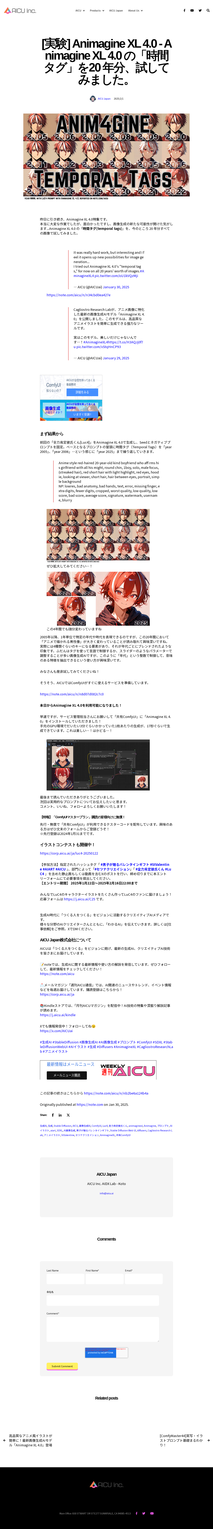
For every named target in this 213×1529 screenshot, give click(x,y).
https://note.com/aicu (57, 973)
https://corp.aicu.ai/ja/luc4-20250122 (69, 853)
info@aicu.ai (106, 1193)
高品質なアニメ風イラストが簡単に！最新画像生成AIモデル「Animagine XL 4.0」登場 (30, 1440)
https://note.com (90, 1104)
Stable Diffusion (62, 1125)
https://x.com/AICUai (56, 1030)
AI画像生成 (69, 1130)
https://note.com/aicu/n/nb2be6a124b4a (116, 1093)
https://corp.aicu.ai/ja (57, 994)
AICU (78, 10)
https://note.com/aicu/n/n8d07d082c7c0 (72, 694)
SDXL (60, 1130)
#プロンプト (127, 1042)
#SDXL (158, 1042)
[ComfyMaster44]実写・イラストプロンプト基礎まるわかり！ (181, 1440)
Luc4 (105, 1125)
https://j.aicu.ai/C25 (79, 899)
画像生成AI (85, 1125)
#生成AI (46, 1042)
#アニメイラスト (55, 1051)
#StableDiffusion (65, 1042)
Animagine (150, 1125)
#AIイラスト (77, 1046)
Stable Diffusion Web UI (123, 1130)
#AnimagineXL (125, 1046)
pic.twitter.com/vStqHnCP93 (98, 346)
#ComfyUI (144, 1042)
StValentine (67, 1135)
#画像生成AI (88, 1042)
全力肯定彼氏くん (118, 1125)
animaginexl (136, 1125)
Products (95, 10)
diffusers (142, 1130)
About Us (133, 10)
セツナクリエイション (87, 1135)
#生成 (92, 1046)
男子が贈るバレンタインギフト (92, 1130)
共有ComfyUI (123, 1135)
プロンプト (163, 1125)
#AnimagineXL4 (95, 342)
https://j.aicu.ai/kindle (58, 1014)
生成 (50, 1125)
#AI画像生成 (108, 1042)
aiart (53, 1130)
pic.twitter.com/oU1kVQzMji (116, 275)
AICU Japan (116, 10)
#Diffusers (105, 1046)
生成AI (43, 1125)
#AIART (49, 869)
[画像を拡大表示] (98, 561)
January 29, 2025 (116, 357)
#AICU (61, 869)
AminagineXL (107, 1135)
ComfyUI (96, 1125)
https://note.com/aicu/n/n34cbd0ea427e (78, 294)
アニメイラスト (52, 1135)
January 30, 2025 (116, 286)
